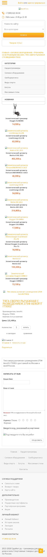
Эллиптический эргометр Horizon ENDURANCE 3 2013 (16, 171)
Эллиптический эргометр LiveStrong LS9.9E (16, 188)
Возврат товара (12, 486)
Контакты (23, 469)
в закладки (11, 333)
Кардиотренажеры (12, 68)
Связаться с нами (12, 483)
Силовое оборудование (21, 52)
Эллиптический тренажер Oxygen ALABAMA (16, 119)
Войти (21, 3)
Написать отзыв (18, 343)
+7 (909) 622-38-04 (9, 539)
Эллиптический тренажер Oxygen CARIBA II (16, 279)
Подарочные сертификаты (16, 503)
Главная (5, 52)
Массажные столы (12, 92)
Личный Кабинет (12, 519)
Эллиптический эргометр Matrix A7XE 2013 (16, 154)
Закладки (9, 525)
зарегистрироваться (36, 3)
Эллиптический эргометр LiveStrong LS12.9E (16, 137)
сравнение (27, 333)
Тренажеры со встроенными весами (22, 53)
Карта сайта (10, 490)
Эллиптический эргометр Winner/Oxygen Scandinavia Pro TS (16, 244)
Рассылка (9, 529)
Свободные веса (11, 77)
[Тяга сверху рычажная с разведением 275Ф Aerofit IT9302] (23, 294)
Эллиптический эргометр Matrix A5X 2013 (16, 206)
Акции (7, 509)
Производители (12, 499)
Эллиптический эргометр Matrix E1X (16, 262)
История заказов (12, 522)
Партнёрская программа (15, 506)
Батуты (8, 87)
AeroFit (19, 311)
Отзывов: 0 (6, 343)
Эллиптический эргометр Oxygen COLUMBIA (16, 223)
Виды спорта (10, 82)
